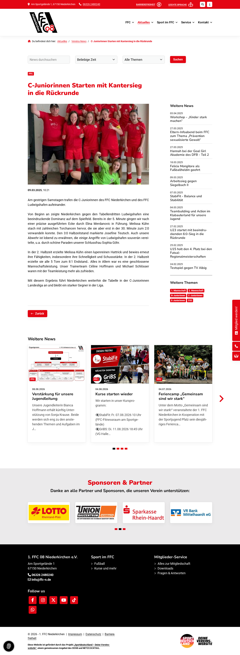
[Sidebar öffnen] (209, 4)
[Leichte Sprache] (191, 4)
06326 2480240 (91, 4)
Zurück (39, 313)
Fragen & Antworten (172, 573)
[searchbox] (49, 60)
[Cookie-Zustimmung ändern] (9, 646)
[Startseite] (49, 22)
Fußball (99, 563)
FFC (128, 22)
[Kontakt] (236, 346)
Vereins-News (79, 41)
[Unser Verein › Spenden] (236, 356)
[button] (114, 449)
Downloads (165, 568)
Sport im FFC (165, 22)
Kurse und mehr (105, 568)
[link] (56, 393)
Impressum (75, 634)
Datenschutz (93, 634)
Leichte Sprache (177, 5)
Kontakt (203, 22)
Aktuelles (144, 22)
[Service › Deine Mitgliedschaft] (236, 332)
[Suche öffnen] (202, 4)
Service (186, 22)
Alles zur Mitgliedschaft (174, 563)
